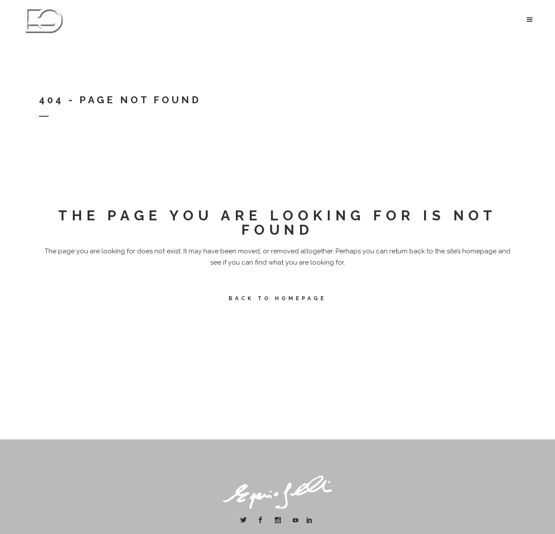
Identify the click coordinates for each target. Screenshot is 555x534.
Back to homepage (277, 298)
